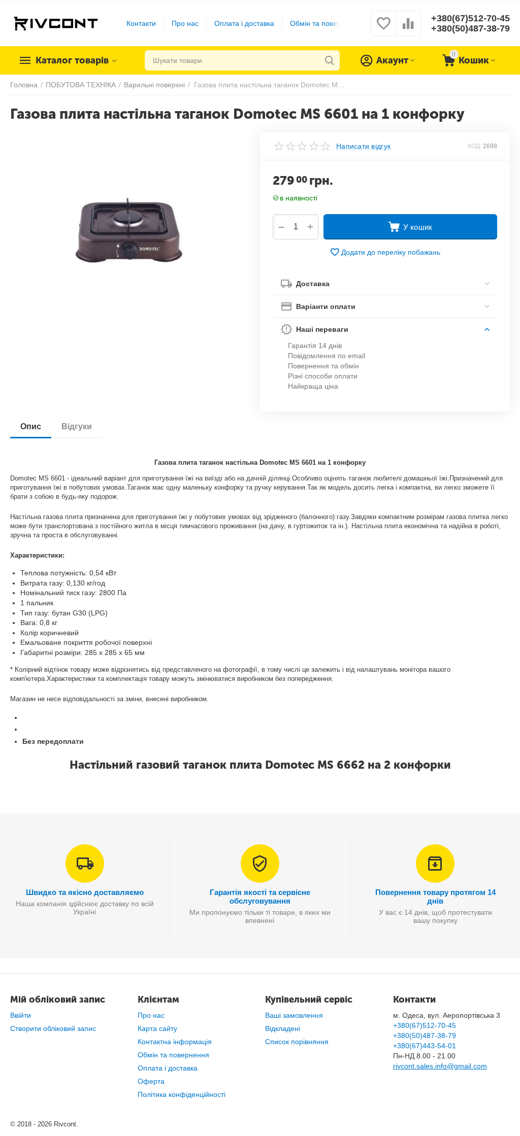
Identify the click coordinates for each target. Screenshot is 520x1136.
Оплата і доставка (244, 23)
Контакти (141, 23)
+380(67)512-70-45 (470, 18)
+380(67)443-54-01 (424, 1046)
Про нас (185, 23)
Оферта (151, 1081)
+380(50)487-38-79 (470, 28)
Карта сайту (157, 1028)
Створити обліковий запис (53, 1028)
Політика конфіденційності (181, 1094)
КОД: (474, 146)
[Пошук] (329, 60)
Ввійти (20, 1015)
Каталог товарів (72, 60)
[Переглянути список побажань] (383, 29)
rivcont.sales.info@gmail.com (440, 1066)
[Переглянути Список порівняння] (408, 29)
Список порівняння (297, 1042)
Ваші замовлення (294, 1015)
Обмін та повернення (326, 23)
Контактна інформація (175, 1042)
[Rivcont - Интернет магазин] (55, 23)
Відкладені (282, 1028)
